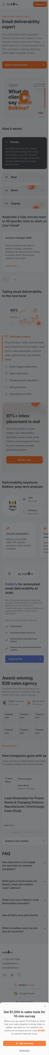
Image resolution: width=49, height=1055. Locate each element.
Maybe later (24, 1050)
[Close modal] (45, 1006)
